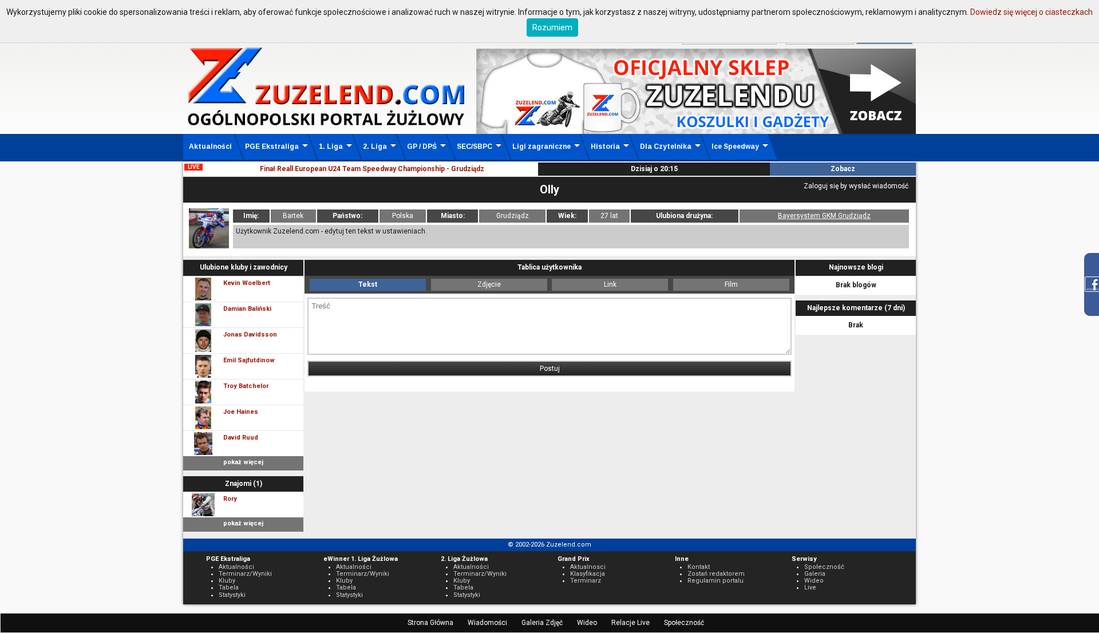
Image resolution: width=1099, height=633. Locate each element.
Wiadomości (487, 623)
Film (731, 284)
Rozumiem (552, 27)
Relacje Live (630, 623)
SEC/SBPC (474, 147)
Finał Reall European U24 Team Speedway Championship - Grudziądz (372, 169)
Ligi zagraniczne (541, 147)
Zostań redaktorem (716, 573)
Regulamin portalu (715, 580)
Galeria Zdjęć (542, 623)
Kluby (227, 580)
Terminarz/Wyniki (245, 573)
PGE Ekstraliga (272, 147)
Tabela (229, 587)
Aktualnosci (588, 567)
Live (810, 587)
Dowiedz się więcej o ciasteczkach (1031, 12)
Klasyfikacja (587, 573)
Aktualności (210, 147)
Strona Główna (430, 623)
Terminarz (585, 580)
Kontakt (698, 567)
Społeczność (684, 623)
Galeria (814, 573)
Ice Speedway (735, 147)
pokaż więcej (243, 462)
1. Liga (331, 147)
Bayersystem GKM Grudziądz (824, 216)
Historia (605, 147)
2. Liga (375, 147)
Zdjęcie (489, 284)
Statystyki (232, 595)
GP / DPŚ (422, 147)
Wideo (587, 623)
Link (610, 284)
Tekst (367, 284)
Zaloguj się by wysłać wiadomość (856, 186)
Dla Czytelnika (665, 147)
